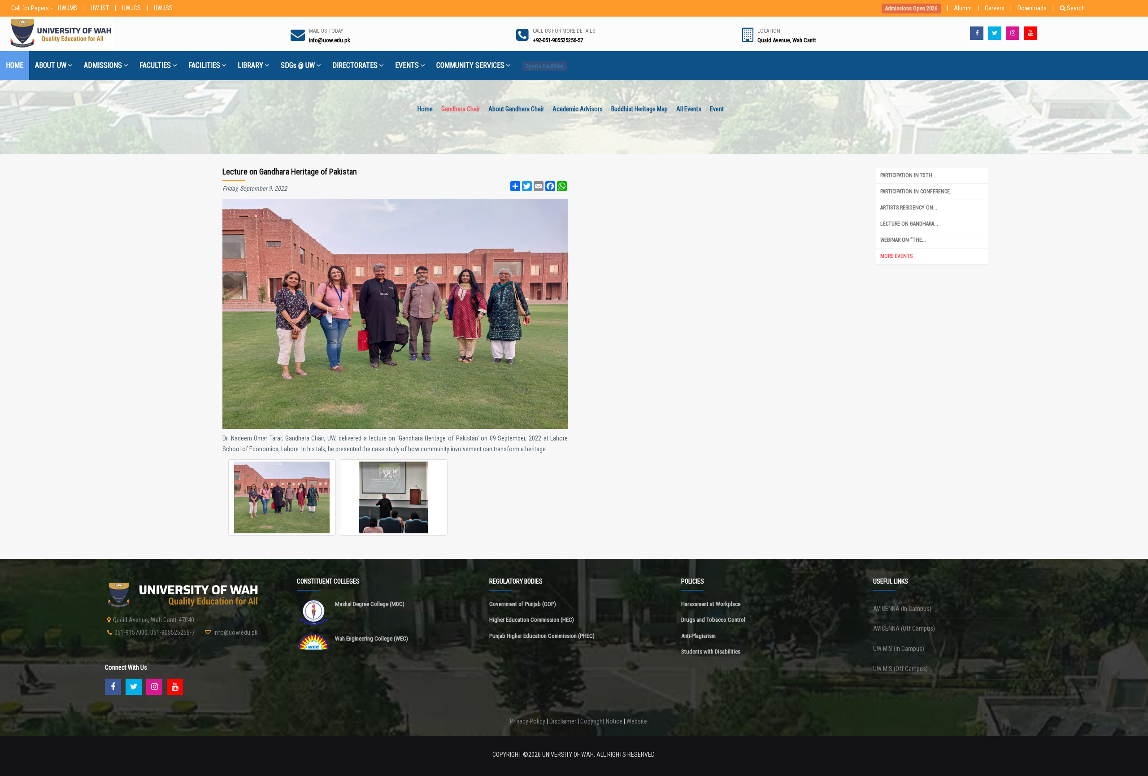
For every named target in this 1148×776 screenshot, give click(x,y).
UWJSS (163, 8)
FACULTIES (155, 65)
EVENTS (407, 65)
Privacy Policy (527, 721)
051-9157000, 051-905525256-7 (154, 632)
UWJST (100, 8)
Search (1076, 8)
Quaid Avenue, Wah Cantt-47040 (153, 619)
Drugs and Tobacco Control (713, 619)
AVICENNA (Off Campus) (904, 628)
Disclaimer (562, 721)
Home (425, 109)
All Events (688, 109)
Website (636, 721)
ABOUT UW (50, 65)
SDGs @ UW (298, 65)
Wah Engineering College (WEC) (371, 638)
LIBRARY (250, 65)
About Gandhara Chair (516, 109)
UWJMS (68, 8)
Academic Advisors (577, 109)
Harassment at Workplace (710, 604)
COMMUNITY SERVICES (470, 65)
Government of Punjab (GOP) (522, 604)
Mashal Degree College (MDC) (369, 604)
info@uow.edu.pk (235, 632)
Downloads (1032, 8)
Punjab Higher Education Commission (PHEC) (542, 635)
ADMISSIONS (103, 65)
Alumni (963, 8)
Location (768, 31)
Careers (994, 8)
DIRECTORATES (355, 65)
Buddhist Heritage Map (639, 109)
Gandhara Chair (460, 109)
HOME (14, 65)
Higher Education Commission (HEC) (531, 619)
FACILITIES (204, 65)
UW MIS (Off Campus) (900, 668)
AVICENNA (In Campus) (902, 608)
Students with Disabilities (710, 651)
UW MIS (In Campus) (898, 648)
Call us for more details (564, 31)
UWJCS (131, 8)
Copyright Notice (601, 721)
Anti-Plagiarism (698, 635)
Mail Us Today (326, 31)
